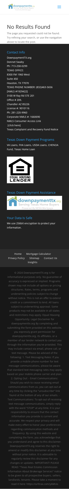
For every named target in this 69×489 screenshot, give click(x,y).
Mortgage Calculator (38, 254)
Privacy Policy (16, 258)
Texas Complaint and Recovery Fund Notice (32, 129)
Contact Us (50, 258)
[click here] (14, 125)
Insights (32, 262)
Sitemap (34, 258)
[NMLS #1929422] (17, 91)
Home (18, 254)
